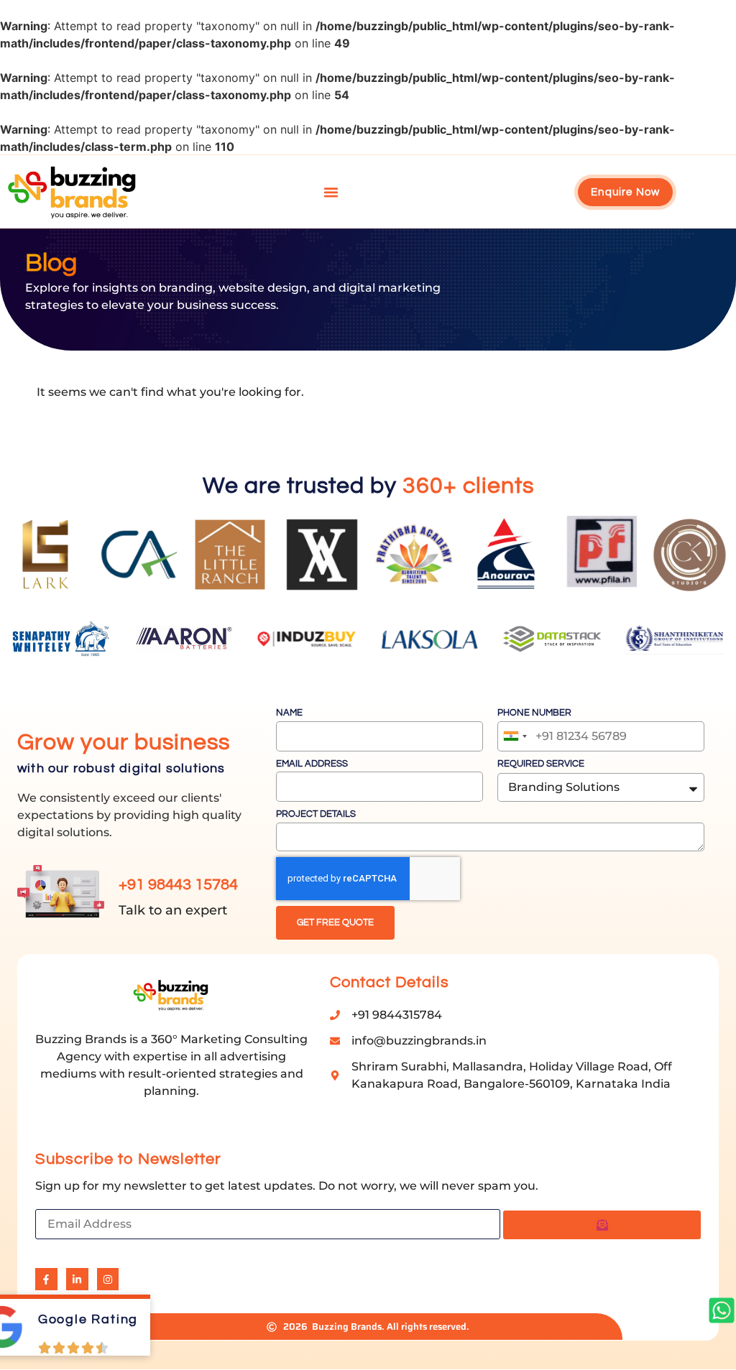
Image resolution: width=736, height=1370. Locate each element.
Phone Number (534, 713)
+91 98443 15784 (178, 884)
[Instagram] (108, 1279)
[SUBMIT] (602, 1225)
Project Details (316, 814)
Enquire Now (625, 192)
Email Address (312, 764)
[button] (331, 191)
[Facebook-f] (46, 1279)
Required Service (540, 764)
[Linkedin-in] (77, 1279)
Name (289, 713)
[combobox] (514, 736)
